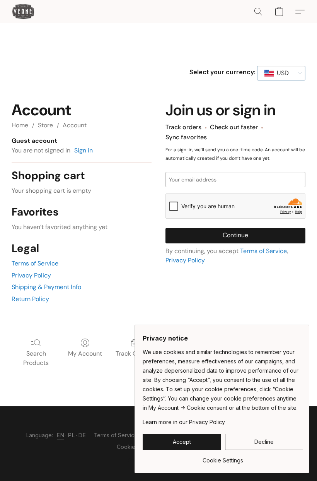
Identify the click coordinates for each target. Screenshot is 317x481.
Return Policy (30, 299)
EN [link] (60, 435)
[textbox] (280, 73)
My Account (85, 353)
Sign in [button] (83, 150)
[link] (223, 457)
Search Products (36, 358)
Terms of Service (35, 263)
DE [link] (82, 435)
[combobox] (281, 73)
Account (75, 125)
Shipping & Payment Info (46, 287)
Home (20, 125)
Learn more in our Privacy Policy (184, 422)
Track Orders (134, 353)
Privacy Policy (31, 275)
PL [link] (71, 435)
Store (45, 125)
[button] (23, 11)
